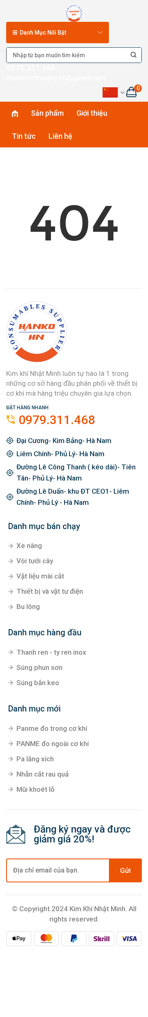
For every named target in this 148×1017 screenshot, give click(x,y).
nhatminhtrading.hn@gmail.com (56, 78)
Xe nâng (29, 545)
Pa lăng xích (35, 759)
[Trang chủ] (74, 11)
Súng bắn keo (37, 683)
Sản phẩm (47, 113)
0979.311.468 (31, 67)
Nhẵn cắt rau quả (42, 774)
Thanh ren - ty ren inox (51, 652)
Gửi (125, 870)
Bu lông (28, 606)
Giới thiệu (91, 113)
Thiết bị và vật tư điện (49, 591)
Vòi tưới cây (34, 561)
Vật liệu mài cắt (40, 576)
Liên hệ (60, 136)
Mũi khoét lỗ (35, 789)
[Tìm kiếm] (134, 55)
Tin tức (24, 136)
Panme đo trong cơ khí (51, 728)
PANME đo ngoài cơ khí (52, 743)
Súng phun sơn (39, 667)
